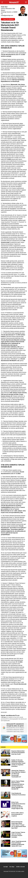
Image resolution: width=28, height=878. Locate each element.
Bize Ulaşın (11, 866)
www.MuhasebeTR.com (12, 715)
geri (2, 2)
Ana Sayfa (5, 866)
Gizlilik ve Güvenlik (20, 866)
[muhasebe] (14, 3)
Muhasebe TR (7, 871)
